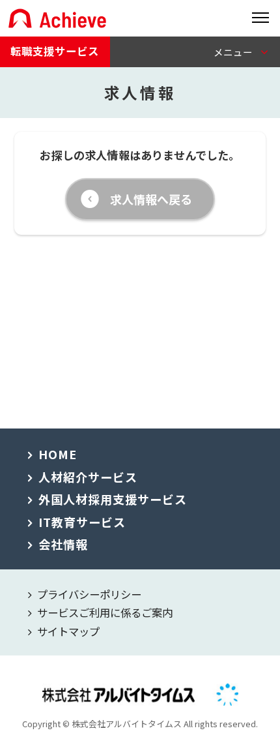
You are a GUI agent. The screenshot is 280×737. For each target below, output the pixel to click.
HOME (57, 453)
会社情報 (63, 543)
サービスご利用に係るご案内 (105, 612)
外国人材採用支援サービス (112, 498)
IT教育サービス (82, 521)
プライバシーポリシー (89, 594)
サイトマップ (68, 631)
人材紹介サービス (87, 476)
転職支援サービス (54, 51)
